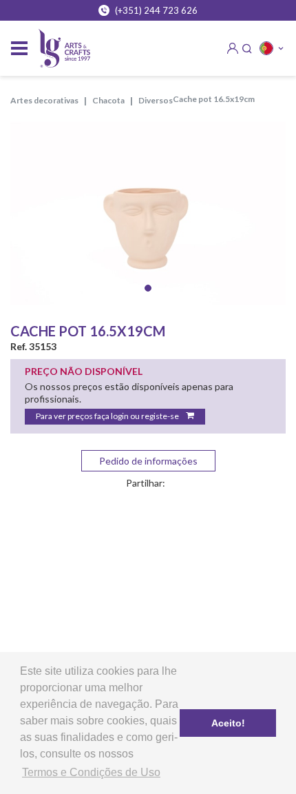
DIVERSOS (155, 100)
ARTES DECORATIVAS (44, 100)
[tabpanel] (148, 213)
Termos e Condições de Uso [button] (91, 772)
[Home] (64, 48)
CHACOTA (108, 100)
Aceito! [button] (228, 723)
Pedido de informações (148, 461)
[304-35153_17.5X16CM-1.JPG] (148, 213)
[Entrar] (232, 48)
